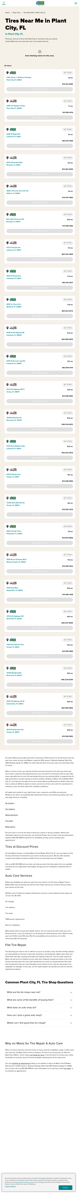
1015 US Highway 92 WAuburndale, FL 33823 (15, 702)
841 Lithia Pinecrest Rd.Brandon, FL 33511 (15, 220)
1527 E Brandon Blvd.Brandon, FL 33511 (14, 163)
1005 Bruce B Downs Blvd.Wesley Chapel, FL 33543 (16, 560)
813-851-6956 (67, 538)
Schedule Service (41, 89)
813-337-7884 (67, 198)
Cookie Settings (10, 1186)
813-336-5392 (67, 736)
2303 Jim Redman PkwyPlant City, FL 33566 (15, 107)
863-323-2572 (67, 311)
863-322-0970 (67, 453)
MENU (4, 4)
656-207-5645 (67, 623)
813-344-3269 (67, 169)
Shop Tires (16, 13)
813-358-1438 (67, 595)
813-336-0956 (67, 481)
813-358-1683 (67, 226)
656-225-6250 (67, 680)
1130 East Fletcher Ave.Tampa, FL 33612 (15, 646)
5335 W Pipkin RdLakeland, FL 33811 (13, 135)
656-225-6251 (67, 424)
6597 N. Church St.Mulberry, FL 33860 (13, 305)
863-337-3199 (67, 141)
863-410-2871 (67, 283)
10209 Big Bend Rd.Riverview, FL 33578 (14, 674)
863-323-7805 (67, 254)
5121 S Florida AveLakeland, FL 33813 (13, 248)
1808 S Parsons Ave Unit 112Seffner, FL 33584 (17, 192)
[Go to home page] (40, 3)
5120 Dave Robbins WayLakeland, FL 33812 (15, 447)
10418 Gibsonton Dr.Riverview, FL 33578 (14, 419)
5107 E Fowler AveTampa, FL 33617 (13, 475)
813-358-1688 (67, 651)
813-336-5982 (67, 396)
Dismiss (65, 1188)
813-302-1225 (67, 509)
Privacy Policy (19, 1182)
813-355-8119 (68, 112)
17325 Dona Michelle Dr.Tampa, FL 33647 (15, 504)
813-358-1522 (67, 566)
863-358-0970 (67, 339)
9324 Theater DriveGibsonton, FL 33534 (14, 532)
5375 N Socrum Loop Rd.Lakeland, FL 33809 (15, 362)
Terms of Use (29, 1182)
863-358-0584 (67, 708)
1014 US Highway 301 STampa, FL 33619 (15, 390)
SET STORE (68, 73)
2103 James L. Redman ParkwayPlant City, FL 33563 (18, 78)
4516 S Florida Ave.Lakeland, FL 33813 (13, 277)
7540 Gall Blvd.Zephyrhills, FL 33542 (14, 589)
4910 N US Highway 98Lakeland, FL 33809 (15, 334)
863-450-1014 (67, 368)
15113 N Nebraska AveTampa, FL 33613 (15, 731)
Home (7, 13)
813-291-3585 (67, 84)
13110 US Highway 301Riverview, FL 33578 (15, 617)
